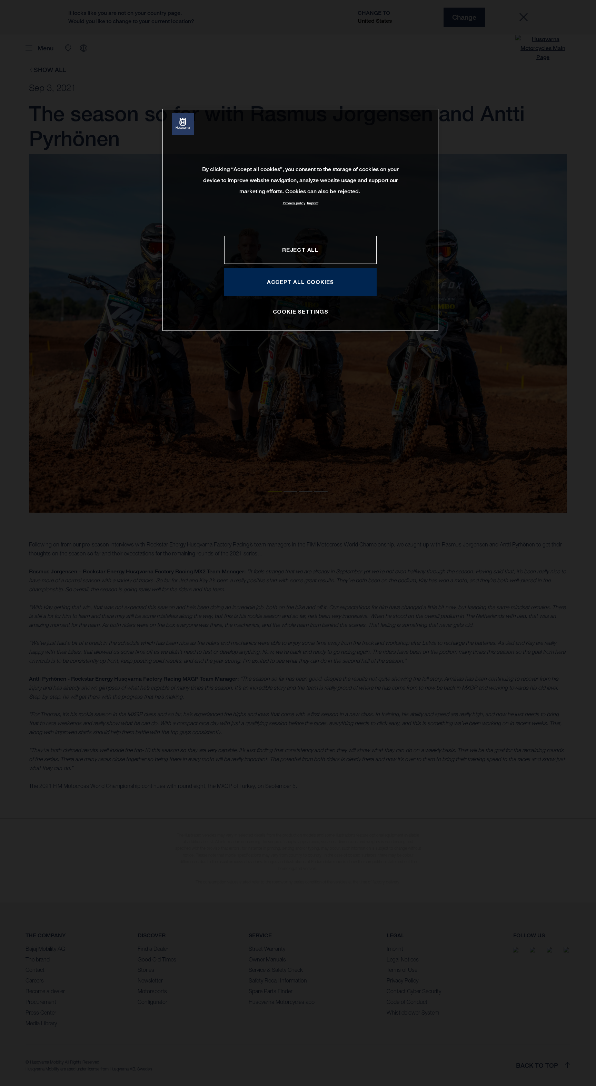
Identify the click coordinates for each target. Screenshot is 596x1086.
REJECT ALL (300, 250)
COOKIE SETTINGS (300, 311)
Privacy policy (294, 203)
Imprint (312, 203)
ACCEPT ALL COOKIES (300, 282)
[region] (300, 220)
